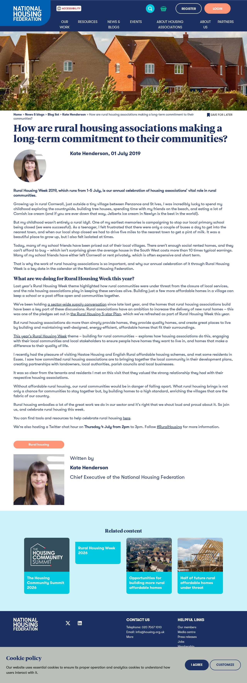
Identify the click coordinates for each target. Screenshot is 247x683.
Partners (226, 22)
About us (205, 24)
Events (136, 22)
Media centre (186, 632)
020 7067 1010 (152, 627)
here (126, 418)
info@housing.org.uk (150, 632)
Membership (186, 646)
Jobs (181, 641)
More (129, 637)
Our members (187, 627)
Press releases (187, 637)
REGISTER (189, 9)
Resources (87, 22)
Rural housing (39, 444)
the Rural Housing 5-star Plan (95, 314)
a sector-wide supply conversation (77, 304)
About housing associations (170, 24)
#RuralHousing (169, 427)
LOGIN (217, 9)
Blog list (53, 114)
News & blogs (113, 24)
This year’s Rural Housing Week (40, 336)
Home (18, 114)
